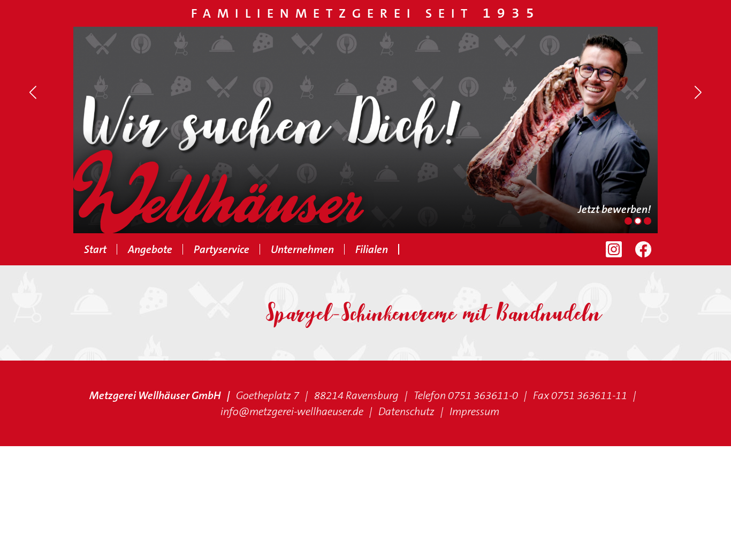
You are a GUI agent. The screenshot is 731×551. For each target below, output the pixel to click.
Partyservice (221, 249)
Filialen (371, 249)
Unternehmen (302, 249)
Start (95, 249)
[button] (33, 92)
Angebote (150, 249)
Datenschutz (406, 411)
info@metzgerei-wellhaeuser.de (291, 411)
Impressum (474, 411)
